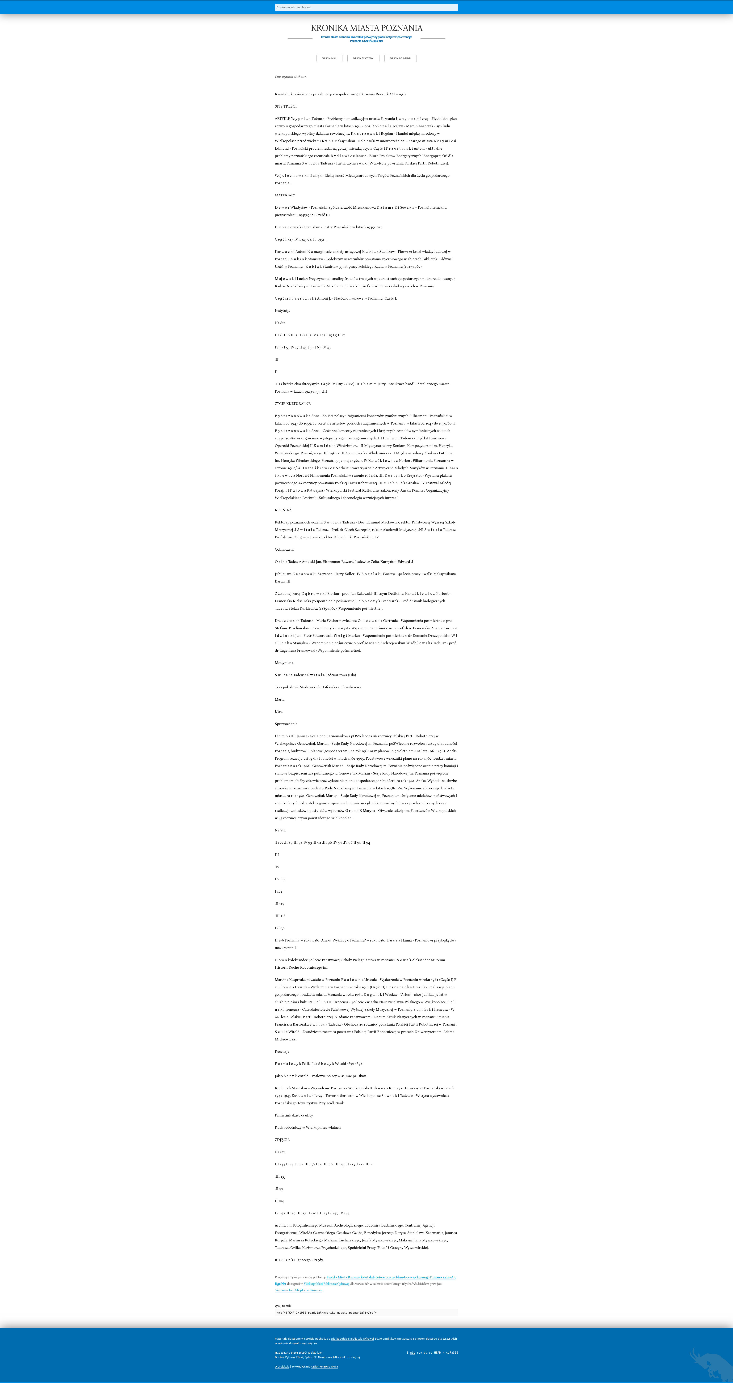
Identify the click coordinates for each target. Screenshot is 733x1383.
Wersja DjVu (329, 58)
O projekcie (282, 1366)
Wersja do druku (400, 58)
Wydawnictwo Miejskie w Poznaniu (298, 1290)
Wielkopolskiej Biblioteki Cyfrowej (352, 1338)
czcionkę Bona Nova (324, 1366)
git (412, 1352)
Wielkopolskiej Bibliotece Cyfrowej (326, 1283)
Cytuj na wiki (283, 1306)
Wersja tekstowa (363, 58)
